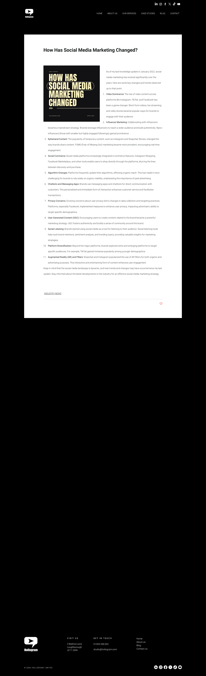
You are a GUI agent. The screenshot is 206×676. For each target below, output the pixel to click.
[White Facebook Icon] (165, 4)
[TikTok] (174, 4)
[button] (129, 13)
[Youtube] (180, 667)
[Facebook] (165, 667)
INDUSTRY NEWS (52, 293)
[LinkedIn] (156, 4)
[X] (169, 4)
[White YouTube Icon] (178, 4)
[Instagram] (160, 4)
